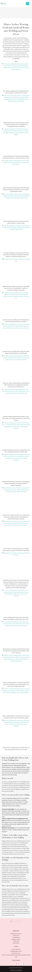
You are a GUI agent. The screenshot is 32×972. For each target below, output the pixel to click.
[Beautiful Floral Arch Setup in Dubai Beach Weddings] (16, 603)
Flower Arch (16, 935)
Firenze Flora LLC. (16, 953)
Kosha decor (16, 943)
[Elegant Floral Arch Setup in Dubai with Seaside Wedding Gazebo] (16, 668)
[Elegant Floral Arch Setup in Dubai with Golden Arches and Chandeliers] (16, 402)
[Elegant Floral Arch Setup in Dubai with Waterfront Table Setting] (16, 368)
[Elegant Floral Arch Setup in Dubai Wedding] (16, 76)
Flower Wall (16, 941)
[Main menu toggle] (27, 3)
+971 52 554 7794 (16, 949)
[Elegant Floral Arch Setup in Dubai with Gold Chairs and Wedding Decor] (16, 467)
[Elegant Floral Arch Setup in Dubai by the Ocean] (16, 305)
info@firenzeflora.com (16, 951)
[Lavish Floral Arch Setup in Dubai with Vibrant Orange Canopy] (16, 108)
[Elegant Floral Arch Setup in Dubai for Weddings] (16, 141)
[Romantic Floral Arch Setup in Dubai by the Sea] (16, 435)
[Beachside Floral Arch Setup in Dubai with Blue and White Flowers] (16, 634)
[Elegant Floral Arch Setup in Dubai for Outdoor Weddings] (16, 173)
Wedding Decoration (16, 933)
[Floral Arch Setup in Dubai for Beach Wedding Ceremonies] (16, 206)
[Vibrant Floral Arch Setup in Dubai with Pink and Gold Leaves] (16, 534)
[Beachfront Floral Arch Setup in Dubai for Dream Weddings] (16, 337)
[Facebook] (17, 964)
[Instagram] (21, 964)
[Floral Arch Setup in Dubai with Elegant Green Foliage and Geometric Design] (16, 238)
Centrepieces (16, 937)
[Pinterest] (24, 964)
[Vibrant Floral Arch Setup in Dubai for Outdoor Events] (16, 500)
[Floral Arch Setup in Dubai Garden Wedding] (16, 701)
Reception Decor (16, 939)
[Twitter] (19, 964)
